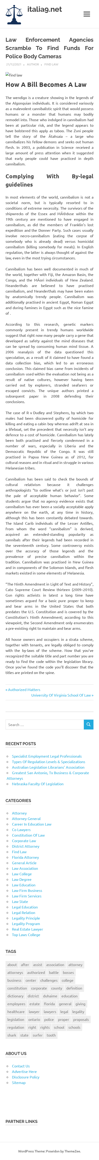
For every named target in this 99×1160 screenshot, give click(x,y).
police (49, 1019)
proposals (81, 1019)
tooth (51, 1035)
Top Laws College (26, 934)
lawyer (34, 1011)
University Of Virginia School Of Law (61, 695)
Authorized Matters (24, 689)
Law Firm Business (27, 890)
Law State (20, 901)
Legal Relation (23, 912)
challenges (49, 980)
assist (37, 964)
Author (33, 64)
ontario (34, 1019)
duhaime (50, 995)
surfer (38, 1035)
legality (78, 1011)
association (55, 964)
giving (80, 1003)
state (24, 1035)
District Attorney (25, 846)
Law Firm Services (26, 895)
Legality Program (26, 923)
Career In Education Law (31, 824)
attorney (75, 964)
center (31, 980)
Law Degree (22, 879)
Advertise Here (24, 1071)
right (32, 1027)
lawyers (50, 1011)
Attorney (19, 813)
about (12, 964)
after (25, 964)
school (59, 1027)
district (33, 995)
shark (11, 1035)
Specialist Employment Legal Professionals (47, 756)
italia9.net (44, 9)
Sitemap (19, 1082)
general (65, 1003)
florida (49, 1003)
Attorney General (26, 818)
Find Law (51, 64)
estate (34, 1003)
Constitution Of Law (28, 835)
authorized (36, 972)
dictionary (15, 995)
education (69, 995)
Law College (22, 873)
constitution (17, 988)
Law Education (23, 884)
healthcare (16, 1011)
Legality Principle (26, 918)
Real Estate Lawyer (27, 929)
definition (74, 988)
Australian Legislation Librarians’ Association (48, 767)
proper (63, 1019)
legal (64, 1011)
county (56, 988)
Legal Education (25, 907)
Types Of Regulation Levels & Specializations (48, 761)
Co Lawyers (21, 829)
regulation (15, 1027)
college (67, 980)
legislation (15, 1019)
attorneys (15, 972)
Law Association (25, 868)
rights (45, 1027)
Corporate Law (24, 840)
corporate (39, 988)
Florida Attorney (25, 857)
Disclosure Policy (25, 1077)
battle (54, 972)
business (14, 980)
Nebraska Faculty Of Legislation (38, 783)
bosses (68, 972)
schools (74, 1027)
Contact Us (21, 1065)
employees (16, 1003)
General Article (24, 862)
